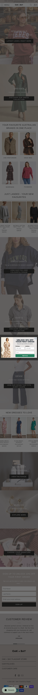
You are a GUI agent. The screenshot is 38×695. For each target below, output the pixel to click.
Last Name (27, 346)
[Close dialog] (35, 338)
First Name (17, 346)
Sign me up (25, 355)
